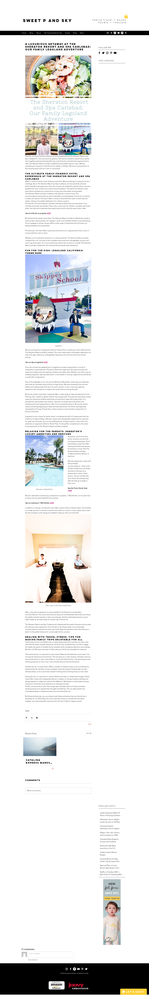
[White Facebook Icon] (111, 33)
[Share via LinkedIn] (37, 718)
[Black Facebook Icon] (99, 53)
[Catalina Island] (39, 746)
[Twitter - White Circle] (122, 33)
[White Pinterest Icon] (125, 33)
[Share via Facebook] (26, 718)
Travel (27, 711)
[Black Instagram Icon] (107, 53)
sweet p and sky (47, 20)
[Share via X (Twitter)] (32, 718)
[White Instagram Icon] (107, 33)
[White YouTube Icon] (118, 33)
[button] (126, 16)
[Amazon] (115, 33)
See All (88, 733)
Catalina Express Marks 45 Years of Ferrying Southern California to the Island (38, 761)
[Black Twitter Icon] (103, 53)
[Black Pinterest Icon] (111, 53)
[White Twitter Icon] (86, 969)
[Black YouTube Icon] (115, 53)
